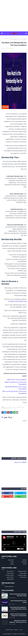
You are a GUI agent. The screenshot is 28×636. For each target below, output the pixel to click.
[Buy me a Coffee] (20, 462)
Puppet (12, 564)
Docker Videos (10, 573)
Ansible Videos (23, 577)
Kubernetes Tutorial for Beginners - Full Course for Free (18, 621)
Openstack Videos (22, 575)
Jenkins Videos (23, 573)
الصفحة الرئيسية (23, 38)
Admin (4, 48)
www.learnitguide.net (7, 633)
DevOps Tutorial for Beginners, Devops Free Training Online (18, 614)
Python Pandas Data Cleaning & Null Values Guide (18, 594)
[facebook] (8, 493)
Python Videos (10, 577)
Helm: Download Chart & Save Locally (18, 601)
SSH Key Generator (9, 586)
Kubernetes (11, 560)
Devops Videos (10, 571)
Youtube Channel (9, 629)
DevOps (24, 560)
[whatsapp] (20, 496)
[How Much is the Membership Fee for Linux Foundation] (14, 81)
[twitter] (20, 493)
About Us (16, 629)
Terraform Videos (10, 575)
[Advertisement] (14, 16)
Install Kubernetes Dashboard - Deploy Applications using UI (18, 608)
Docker (24, 564)
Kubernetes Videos (22, 571)
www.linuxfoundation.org (18, 301)
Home (21, 629)
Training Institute (15, 38)
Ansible (12, 562)
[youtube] (8, 496)
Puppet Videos (10, 579)
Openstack (23, 562)
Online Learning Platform (18, 407)
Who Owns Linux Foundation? (16, 380)
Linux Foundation (8, 407)
